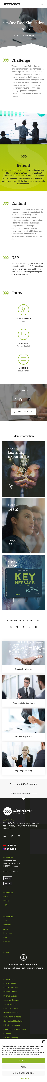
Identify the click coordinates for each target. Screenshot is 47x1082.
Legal (27, 1078)
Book (5, 937)
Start (5, 921)
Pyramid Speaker (10, 992)
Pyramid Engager (10, 996)
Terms (5, 905)
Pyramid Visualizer (10, 987)
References (7, 933)
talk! (28, 399)
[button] (43, 1042)
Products (7, 925)
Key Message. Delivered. (23, 965)
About (5, 929)
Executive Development (23, 669)
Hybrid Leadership (10, 1013)
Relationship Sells (10, 1008)
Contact (6, 941)
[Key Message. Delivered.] (23, 957)
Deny (23, 1067)
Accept (23, 1061)
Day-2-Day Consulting (23, 771)
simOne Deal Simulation (13, 1021)
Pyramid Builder (9, 983)
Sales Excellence (10, 1004)
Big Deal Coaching (10, 1038)
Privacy (22, 1078)
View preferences (23, 1073)
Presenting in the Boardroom (24, 703)
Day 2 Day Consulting (12, 1017)
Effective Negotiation (23, 737)
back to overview (23, 35)
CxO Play (7, 1034)
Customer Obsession (11, 1000)
